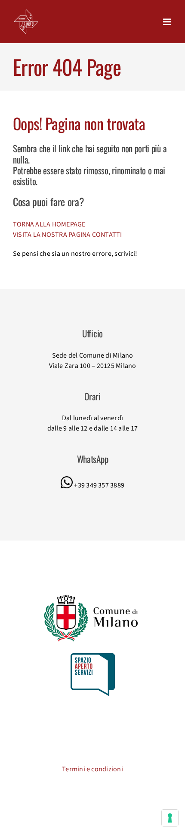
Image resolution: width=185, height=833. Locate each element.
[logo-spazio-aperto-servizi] (93, 656)
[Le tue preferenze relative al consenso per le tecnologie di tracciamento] (170, 818)
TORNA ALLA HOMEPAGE (49, 224)
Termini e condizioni (92, 769)
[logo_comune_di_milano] (93, 596)
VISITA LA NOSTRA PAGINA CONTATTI (67, 234)
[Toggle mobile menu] (167, 21)
